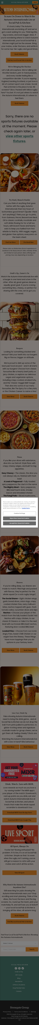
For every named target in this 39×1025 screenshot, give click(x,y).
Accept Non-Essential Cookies (19, 523)
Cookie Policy (26, 508)
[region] (19, 512)
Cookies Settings (19, 513)
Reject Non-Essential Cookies (19, 518)
